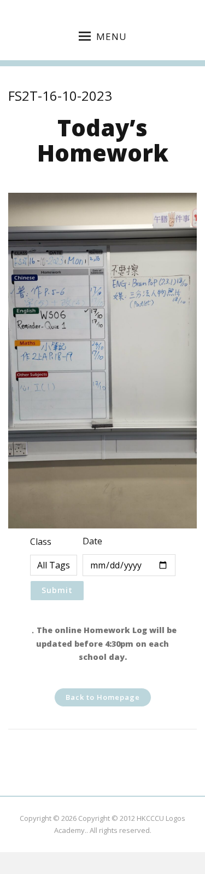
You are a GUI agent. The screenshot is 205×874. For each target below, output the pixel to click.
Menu (111, 36)
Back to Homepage (103, 697)
